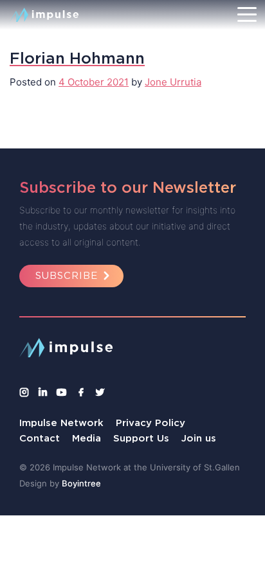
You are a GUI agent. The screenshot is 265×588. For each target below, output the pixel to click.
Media (86, 437)
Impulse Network (61, 422)
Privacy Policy (150, 422)
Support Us (141, 437)
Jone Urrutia (173, 82)
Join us (198, 437)
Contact (39, 437)
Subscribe (66, 275)
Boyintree (81, 483)
